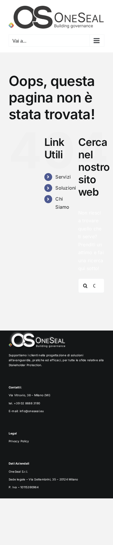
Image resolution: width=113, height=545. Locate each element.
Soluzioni (65, 188)
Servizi (63, 177)
